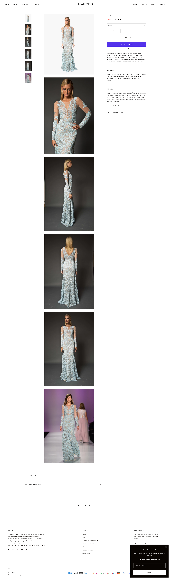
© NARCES (11, 572)
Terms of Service (87, 550)
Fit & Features (31, 475)
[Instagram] (17, 549)
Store (83, 537)
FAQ (83, 547)
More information (115, 112)
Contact (84, 534)
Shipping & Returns (33, 484)
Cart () (162, 4)
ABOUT (15, 4)
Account (145, 4)
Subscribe (149, 572)
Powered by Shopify (14, 575)
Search (153, 4)
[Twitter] (115, 105)
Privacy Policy (86, 553)
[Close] (166, 547)
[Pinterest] (118, 105)
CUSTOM (36, 4)
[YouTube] (26, 549)
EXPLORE (25, 4)
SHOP (7, 4)
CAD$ (135, 4)
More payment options (126, 49)
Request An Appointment (90, 541)
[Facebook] (113, 105)
